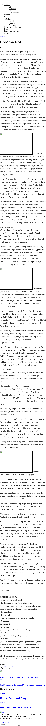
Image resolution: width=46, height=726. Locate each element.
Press (11, 11)
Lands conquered (11, 31)
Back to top (5, 723)
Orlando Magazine (28, 55)
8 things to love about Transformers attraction (24, 685)
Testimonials (14, 13)
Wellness (12, 25)
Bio (10, 7)
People (12, 23)
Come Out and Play (13, 698)
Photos (7, 17)
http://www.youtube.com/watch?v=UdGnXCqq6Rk (23, 659)
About (7, 5)
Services (12, 9)
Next (2, 685)
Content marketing (12, 27)
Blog (6, 29)
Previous (4, 677)
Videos (7, 15)
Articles (7, 19)
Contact (7, 33)
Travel (11, 21)
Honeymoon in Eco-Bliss (16, 707)
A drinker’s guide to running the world (25, 677)
